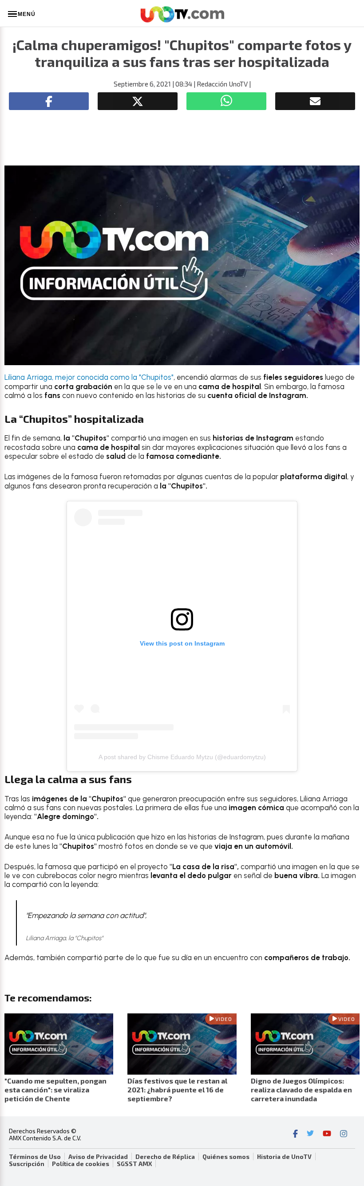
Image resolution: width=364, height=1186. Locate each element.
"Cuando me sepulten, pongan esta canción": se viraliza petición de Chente (55, 1089)
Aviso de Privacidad (98, 1156)
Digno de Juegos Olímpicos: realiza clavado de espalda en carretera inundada (301, 1089)
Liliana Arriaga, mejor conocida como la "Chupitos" (89, 377)
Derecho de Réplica (165, 1156)
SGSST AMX (134, 1163)
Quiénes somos (225, 1156)
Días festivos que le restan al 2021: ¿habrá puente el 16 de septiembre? (177, 1089)
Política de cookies (80, 1163)
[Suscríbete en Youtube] (327, 1134)
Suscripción (26, 1163)
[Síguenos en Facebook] (295, 1134)
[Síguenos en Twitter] (310, 1134)
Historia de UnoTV (284, 1156)
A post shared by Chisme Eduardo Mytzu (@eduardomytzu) (182, 756)
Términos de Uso (35, 1156)
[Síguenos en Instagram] (344, 1134)
